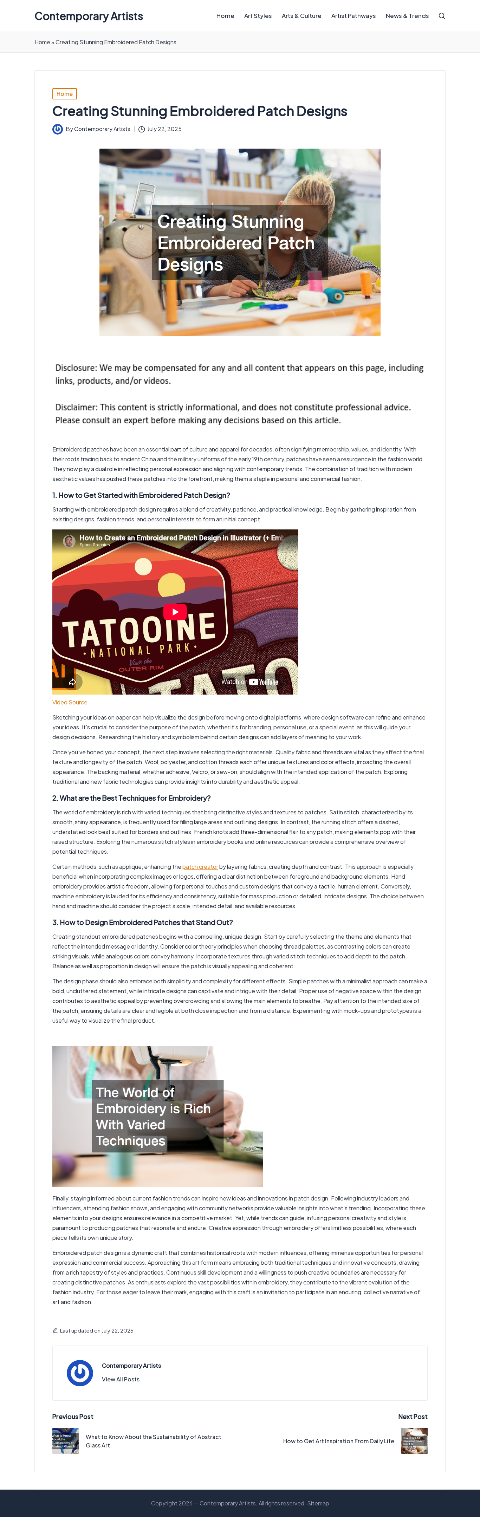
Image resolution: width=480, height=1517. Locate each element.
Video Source (69, 702)
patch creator (200, 866)
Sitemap (318, 1503)
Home (42, 42)
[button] (121, 1379)
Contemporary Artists (88, 16)
